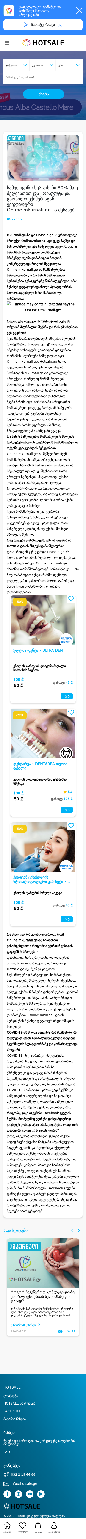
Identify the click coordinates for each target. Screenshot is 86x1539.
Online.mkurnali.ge (36, 241)
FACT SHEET (13, 1411)
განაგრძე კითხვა (24, 1324)
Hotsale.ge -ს (46, 235)
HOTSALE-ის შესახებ (19, 1403)
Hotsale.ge (45, 321)
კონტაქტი (10, 1395)
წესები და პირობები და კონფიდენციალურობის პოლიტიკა (39, 1442)
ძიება (44, 94)
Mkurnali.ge (16, 235)
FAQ (6, 1452)
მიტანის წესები (14, 1419)
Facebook (51, 1113)
